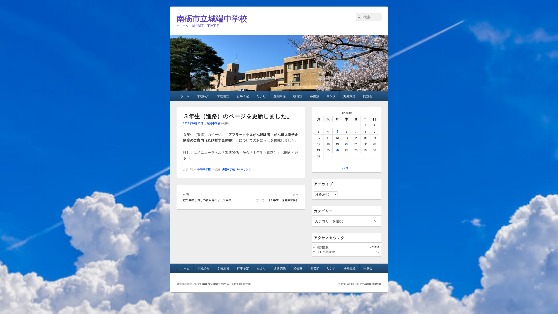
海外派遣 (349, 96)
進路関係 (279, 96)
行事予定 (243, 96)
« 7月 (345, 168)
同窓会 (367, 96)
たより (261, 96)
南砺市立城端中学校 (212, 18)
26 (337, 150)
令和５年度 (204, 169)
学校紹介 (203, 96)
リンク (331, 96)
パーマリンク (243, 169)
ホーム (184, 96)
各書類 (314, 96)
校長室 (297, 96)
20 (346, 144)
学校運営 (223, 96)
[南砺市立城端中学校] (279, 89)
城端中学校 (213, 123)
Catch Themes (372, 284)
